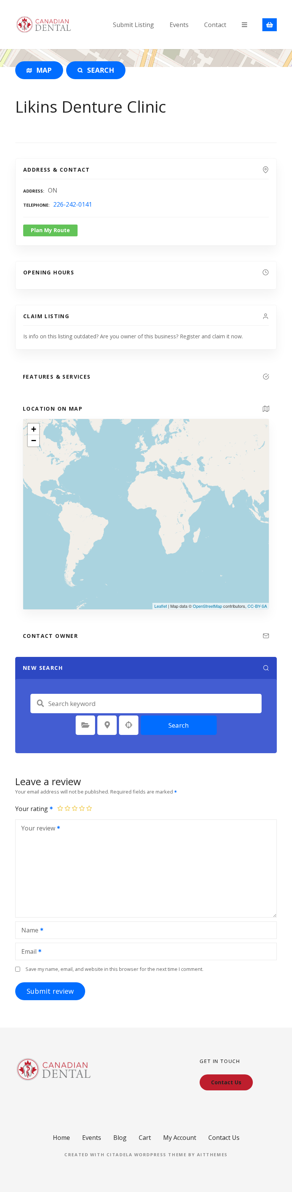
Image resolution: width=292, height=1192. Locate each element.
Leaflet (160, 606)
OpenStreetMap (207, 606)
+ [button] (33, 429)
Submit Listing (133, 25)
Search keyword (40, 703)
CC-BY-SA (257, 606)
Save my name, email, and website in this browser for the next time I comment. (114, 969)
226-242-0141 (72, 204)
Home (61, 1137)
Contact (215, 25)
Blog (120, 1137)
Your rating (32, 809)
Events (179, 25)
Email (27, 952)
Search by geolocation (128, 725)
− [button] (33, 440)
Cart (145, 1137)
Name (28, 931)
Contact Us (224, 1137)
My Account (179, 1137)
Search (178, 725)
